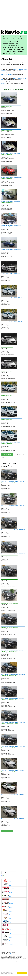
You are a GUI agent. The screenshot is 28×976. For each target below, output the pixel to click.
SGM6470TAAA (13, 650)
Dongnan (5, 43)
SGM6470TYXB (13, 674)
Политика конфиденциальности (15, 953)
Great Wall (6, 47)
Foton (13, 45)
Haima (5, 49)
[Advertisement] (14, 14)
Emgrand (11, 43)
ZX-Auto (14, 53)
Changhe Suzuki (17, 38)
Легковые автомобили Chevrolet (7, 106)
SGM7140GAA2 (11, 297)
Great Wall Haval (14, 47)
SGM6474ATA (12, 794)
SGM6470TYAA (13, 698)
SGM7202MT (11, 201)
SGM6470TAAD (13, 481)
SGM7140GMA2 (11, 321)
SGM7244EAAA (11, 273)
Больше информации (9, 974)
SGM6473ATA (12, 818)
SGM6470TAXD (13, 505)
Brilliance (16, 36)
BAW (11, 36)
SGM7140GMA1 (11, 442)
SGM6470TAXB (13, 601)
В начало (5, 36)
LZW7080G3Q (11, 177)
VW (9, 53)
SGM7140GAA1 (11, 418)
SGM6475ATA (12, 770)
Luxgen (9, 51)
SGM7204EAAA (11, 369)
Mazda (14, 51)
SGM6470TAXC (13, 529)
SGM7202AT (11, 225)
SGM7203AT (11, 129)
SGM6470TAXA (13, 577)
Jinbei (19, 49)
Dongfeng (15, 41)
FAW (17, 43)
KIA (23, 49)
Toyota (5, 53)
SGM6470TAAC (13, 553)
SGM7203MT (11, 153)
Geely (17, 45)
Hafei (21, 47)
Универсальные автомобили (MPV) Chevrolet (9, 482)
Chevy (9, 41)
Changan (9, 38)
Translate (6, 875)
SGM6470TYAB (13, 746)
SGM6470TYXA (13, 722)
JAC (15, 49)
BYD (4, 38)
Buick (21, 36)
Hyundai (10, 49)
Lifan (4, 51)
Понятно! (22, 972)
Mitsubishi (20, 51)
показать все (7, 454)
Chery (4, 41)
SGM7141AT (11, 249)
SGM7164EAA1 (11, 345)
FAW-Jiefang (6, 45)
